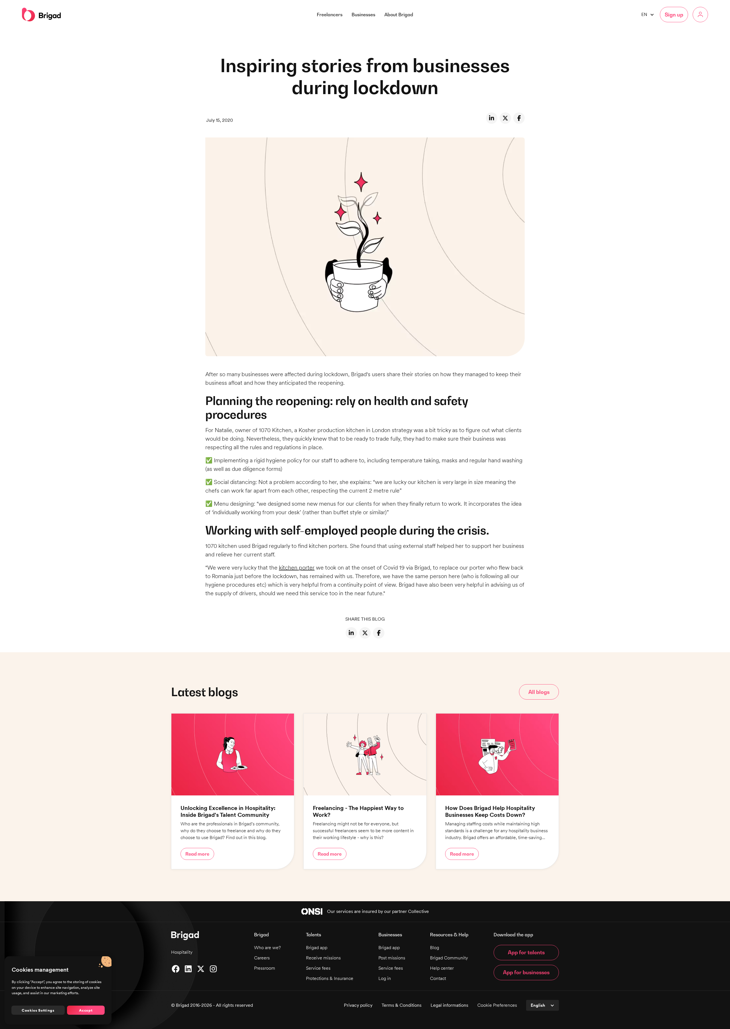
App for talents (526, 952)
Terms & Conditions (401, 1005)
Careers (262, 958)
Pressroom (264, 968)
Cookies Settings (38, 1010)
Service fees (318, 968)
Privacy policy (358, 1005)
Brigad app (316, 947)
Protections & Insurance (329, 978)
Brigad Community (449, 958)
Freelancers (329, 14)
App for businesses (526, 972)
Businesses (363, 14)
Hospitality (181, 952)
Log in (384, 978)
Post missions (391, 958)
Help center (442, 968)
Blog (434, 947)
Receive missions (323, 958)
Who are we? (267, 947)
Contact (438, 978)
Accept (85, 1010)
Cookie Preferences (497, 1005)
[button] (399, 14)
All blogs (538, 692)
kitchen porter (297, 567)
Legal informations (449, 1005)
